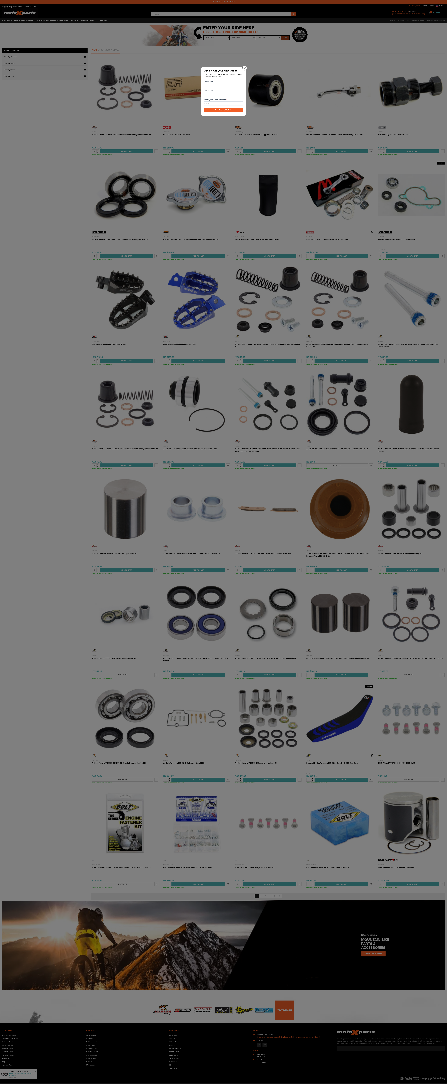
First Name (208, 81)
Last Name (208, 91)
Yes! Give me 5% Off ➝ (223, 110)
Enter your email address (215, 100)
